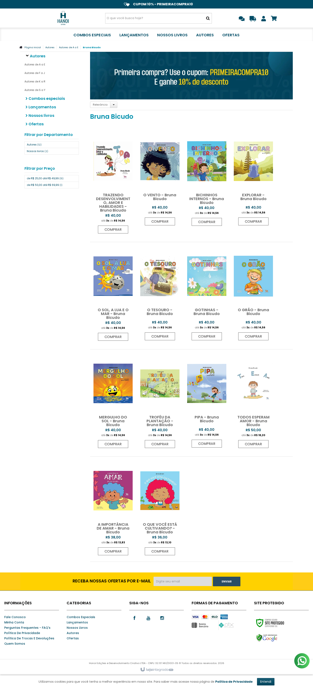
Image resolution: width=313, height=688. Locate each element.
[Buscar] (208, 18)
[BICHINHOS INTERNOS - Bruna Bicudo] (206, 178)
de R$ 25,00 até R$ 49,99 (45, 178)
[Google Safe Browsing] (276, 638)
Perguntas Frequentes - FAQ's (27, 628)
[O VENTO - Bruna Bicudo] (160, 178)
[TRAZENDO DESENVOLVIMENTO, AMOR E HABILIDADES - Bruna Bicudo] (113, 182)
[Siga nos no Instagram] (162, 618)
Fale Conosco (15, 617)
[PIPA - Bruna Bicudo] (206, 400)
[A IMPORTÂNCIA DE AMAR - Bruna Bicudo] (113, 508)
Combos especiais (81, 617)
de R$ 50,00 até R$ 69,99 (44, 185)
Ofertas (73, 638)
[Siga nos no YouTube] (148, 618)
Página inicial (32, 47)
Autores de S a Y (34, 90)
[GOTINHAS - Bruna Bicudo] (206, 293)
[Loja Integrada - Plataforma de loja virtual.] (156, 670)
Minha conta (14, 622)
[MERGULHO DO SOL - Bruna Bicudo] (113, 400)
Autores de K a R (34, 81)
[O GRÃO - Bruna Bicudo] (253, 293)
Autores (50, 47)
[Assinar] (226, 581)
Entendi (265, 682)
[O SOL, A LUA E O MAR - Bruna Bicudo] (113, 293)
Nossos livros (37, 151)
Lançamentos (77, 622)
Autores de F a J (34, 73)
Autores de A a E (68, 47)
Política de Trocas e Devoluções (29, 638)
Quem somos (14, 643)
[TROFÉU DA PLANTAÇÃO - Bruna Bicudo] (160, 400)
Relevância (100, 104)
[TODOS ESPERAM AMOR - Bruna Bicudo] (253, 400)
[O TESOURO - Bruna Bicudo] (160, 293)
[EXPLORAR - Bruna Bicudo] (253, 178)
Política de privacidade (22, 633)
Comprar (113, 229)
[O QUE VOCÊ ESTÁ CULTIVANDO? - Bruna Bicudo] (160, 508)
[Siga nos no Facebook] (134, 618)
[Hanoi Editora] (63, 18)
